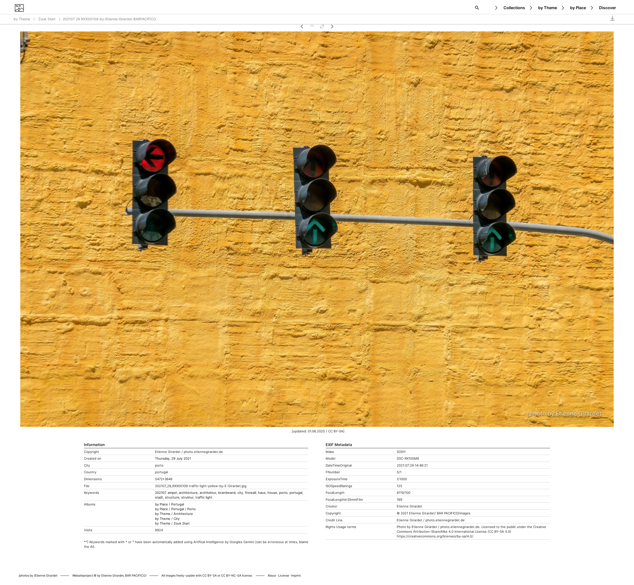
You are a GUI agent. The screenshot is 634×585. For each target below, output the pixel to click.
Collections (514, 7)
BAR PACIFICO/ (135, 575)
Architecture (183, 514)
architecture (188, 493)
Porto (191, 509)
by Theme (547, 7)
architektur (208, 493)
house (272, 493)
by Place (578, 7)
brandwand (227, 493)
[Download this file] (612, 18)
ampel (172, 493)
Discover (607, 7)
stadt (159, 497)
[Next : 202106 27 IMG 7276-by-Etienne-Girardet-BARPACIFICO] (332, 26)
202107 (160, 493)
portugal (296, 493)
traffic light (203, 497)
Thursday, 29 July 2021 (173, 458)
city (240, 493)
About (272, 575)
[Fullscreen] (322, 26)
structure (172, 497)
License (283, 575)
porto (283, 493)
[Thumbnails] (312, 26)
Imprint (296, 575)
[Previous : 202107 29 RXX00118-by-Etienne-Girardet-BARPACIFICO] (302, 26)
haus (261, 493)
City (177, 519)
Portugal (177, 504)
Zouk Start (46, 19)
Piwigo (382, 570)
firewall (250, 493)
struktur (187, 497)
